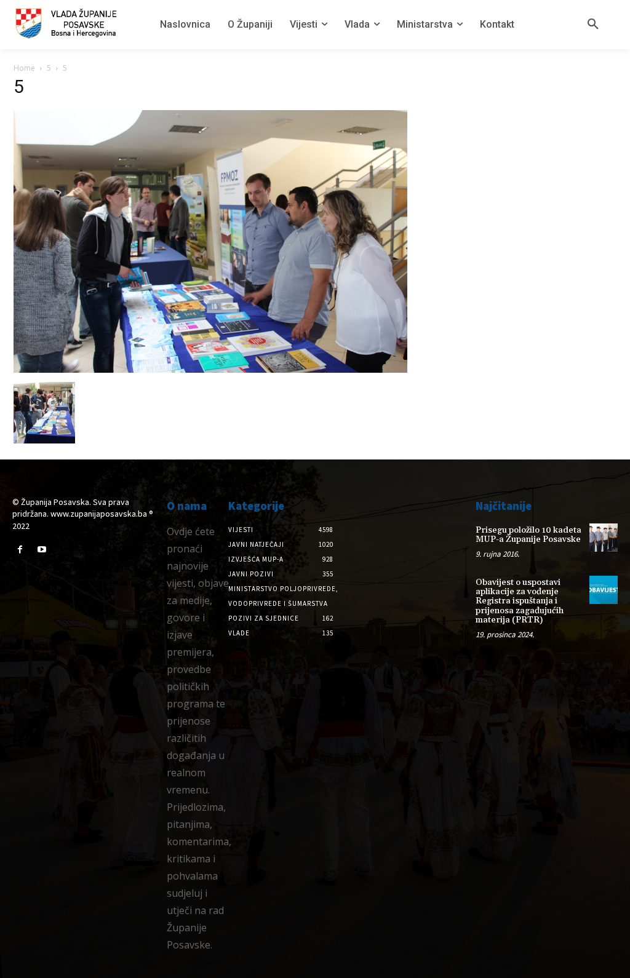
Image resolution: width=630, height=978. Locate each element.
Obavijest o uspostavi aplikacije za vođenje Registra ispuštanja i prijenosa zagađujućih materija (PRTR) (520, 601)
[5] (210, 369)
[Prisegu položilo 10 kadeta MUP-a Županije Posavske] (603, 537)
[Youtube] (41, 549)
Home (24, 68)
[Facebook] (20, 549)
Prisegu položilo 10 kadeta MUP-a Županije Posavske (528, 535)
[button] (593, 24)
